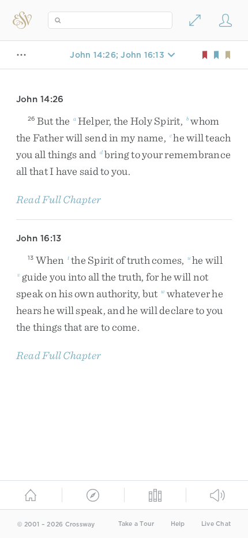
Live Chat (216, 524)
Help (178, 524)
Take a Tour (136, 524)
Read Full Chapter (58, 199)
